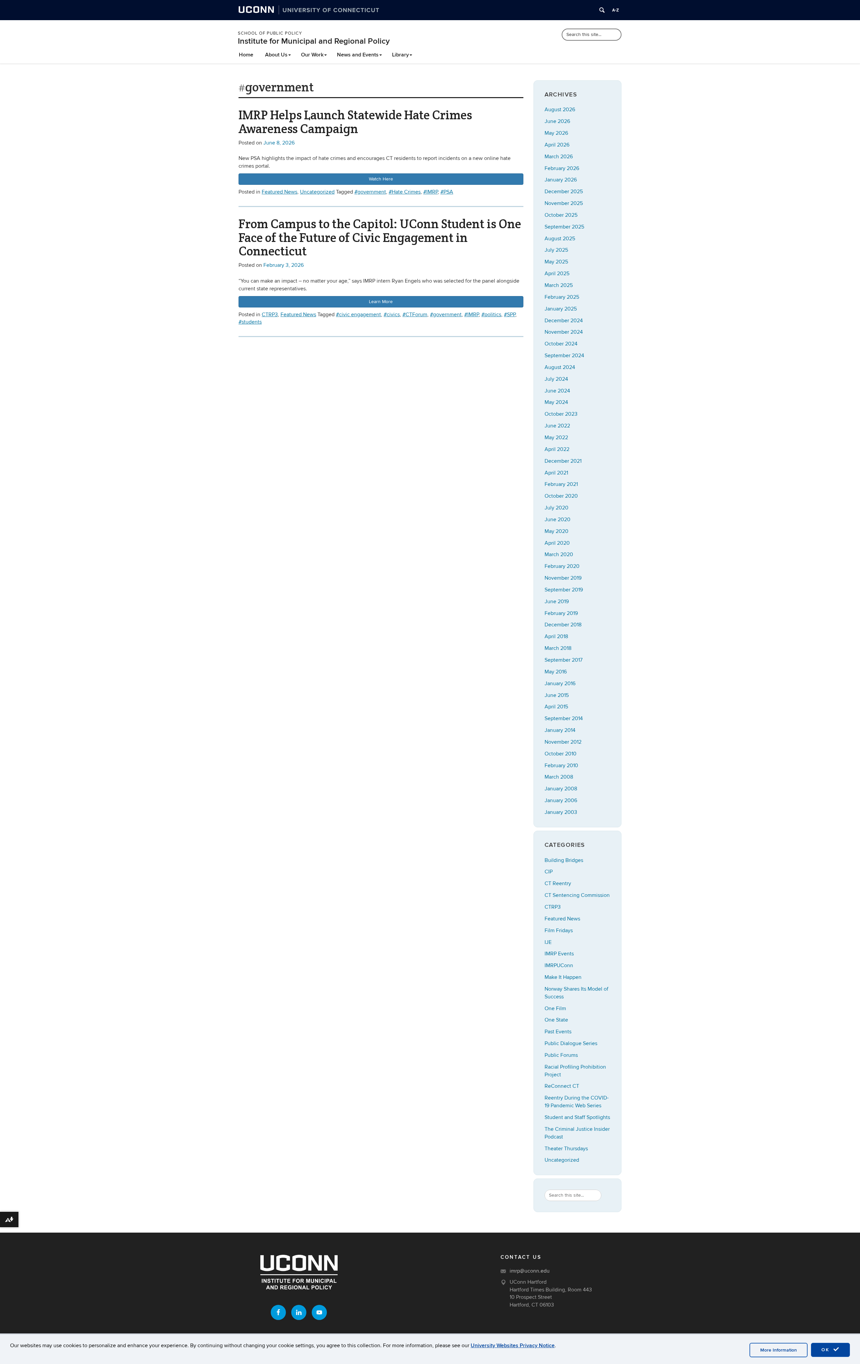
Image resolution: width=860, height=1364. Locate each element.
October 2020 (561, 496)
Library (400, 54)
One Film (555, 1008)
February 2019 (561, 613)
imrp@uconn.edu (530, 1271)
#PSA (446, 192)
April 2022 (557, 449)
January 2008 (561, 788)
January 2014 (560, 730)
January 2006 (561, 800)
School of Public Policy (270, 33)
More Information (778, 1350)
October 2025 (561, 215)
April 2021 (556, 472)
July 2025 (556, 250)
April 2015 (556, 706)
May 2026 (556, 133)
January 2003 (561, 812)
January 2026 (561, 179)
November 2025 (564, 203)
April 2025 (557, 273)
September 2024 (564, 355)
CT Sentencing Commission (577, 895)
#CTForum (414, 314)
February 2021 (561, 484)
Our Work (312, 54)
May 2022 (556, 437)
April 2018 (556, 636)
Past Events (558, 1031)
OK (826, 1350)
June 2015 (557, 695)
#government (370, 192)
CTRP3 (270, 314)
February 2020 (562, 566)
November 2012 (563, 742)
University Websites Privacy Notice (513, 1345)
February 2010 (561, 765)
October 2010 (560, 753)
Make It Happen (563, 977)
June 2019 (557, 601)
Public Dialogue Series (571, 1043)
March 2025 (559, 285)
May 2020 (556, 531)
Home (246, 54)
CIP (549, 871)
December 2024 (564, 320)
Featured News (279, 192)
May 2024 (556, 402)
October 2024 (561, 343)
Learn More (381, 301)
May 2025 (556, 261)
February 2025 (562, 297)
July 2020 (556, 507)
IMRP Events (559, 953)
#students (250, 322)
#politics (491, 314)
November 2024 (564, 332)
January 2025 (561, 308)
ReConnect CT (562, 1086)
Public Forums (561, 1055)
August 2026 (560, 109)
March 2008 (559, 777)
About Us (276, 54)
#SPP (509, 314)
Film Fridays (559, 930)
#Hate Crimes (405, 192)
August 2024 (560, 367)
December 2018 (563, 624)
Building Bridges (564, 860)
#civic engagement (358, 314)
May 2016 (556, 671)
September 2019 (564, 589)
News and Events (358, 54)
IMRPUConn (559, 965)
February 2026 (562, 168)
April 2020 (557, 543)
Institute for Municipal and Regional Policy (314, 41)
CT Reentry (558, 883)
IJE (548, 942)
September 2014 (564, 718)
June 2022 (557, 425)
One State (556, 1020)
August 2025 (560, 238)
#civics (392, 314)
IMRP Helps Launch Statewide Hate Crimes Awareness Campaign (355, 122)
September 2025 (564, 226)
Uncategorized (317, 192)
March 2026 (559, 156)
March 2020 (559, 554)
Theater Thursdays (566, 1148)
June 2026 (557, 121)
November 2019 (563, 578)
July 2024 (556, 379)
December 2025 (564, 191)
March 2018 (558, 648)
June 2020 (557, 519)
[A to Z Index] (615, 10)
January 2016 (560, 683)
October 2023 (561, 414)
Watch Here (381, 179)
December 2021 (563, 461)
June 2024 (557, 390)
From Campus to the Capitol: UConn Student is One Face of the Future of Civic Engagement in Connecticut (380, 237)
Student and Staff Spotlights (577, 1117)
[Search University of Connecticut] (602, 10)
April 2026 (557, 144)
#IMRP (430, 192)
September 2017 (564, 660)
